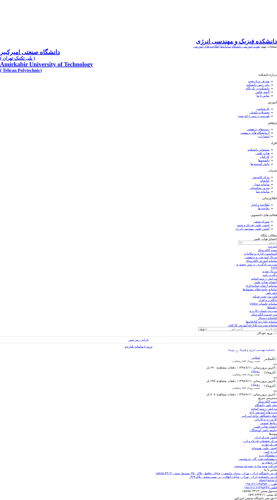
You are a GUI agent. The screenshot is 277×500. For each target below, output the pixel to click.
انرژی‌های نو (269, 462)
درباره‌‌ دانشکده (268, 74)
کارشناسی (262, 108)
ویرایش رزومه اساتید (264, 408)
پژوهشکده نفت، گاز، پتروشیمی (257, 459)
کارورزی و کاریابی (265, 419)
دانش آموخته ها (259, 164)
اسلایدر (255, 357)
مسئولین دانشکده (258, 149)
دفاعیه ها (263, 208)
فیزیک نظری (269, 444)
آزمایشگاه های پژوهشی (254, 132)
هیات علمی (262, 153)
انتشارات (263, 136)
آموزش (272, 102)
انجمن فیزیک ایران (265, 437)
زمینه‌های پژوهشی (257, 129)
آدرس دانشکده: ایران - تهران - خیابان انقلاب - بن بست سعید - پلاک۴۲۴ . (233, 476)
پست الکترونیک (267, 401)
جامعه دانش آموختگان (263, 430)
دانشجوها (263, 160)
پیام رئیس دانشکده (257, 84)
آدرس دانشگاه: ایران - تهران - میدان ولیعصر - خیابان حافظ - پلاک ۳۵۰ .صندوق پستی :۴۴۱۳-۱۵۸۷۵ (216, 473)
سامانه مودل (261, 184)
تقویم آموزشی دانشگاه (246, 46)
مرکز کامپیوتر (260, 177)
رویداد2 (255, 371)
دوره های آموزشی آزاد (263, 412)
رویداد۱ (255, 384)
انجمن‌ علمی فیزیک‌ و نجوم (253, 225)
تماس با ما (262, 95)
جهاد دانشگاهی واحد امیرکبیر (259, 415)
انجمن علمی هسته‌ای (264, 448)
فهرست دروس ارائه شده (253, 116)
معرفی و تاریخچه (258, 81)
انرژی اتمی (270, 451)
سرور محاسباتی (259, 188)
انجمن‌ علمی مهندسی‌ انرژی (252, 228)
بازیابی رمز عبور (138, 339)
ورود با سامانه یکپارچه (138, 346)
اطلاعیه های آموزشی (206, 46)
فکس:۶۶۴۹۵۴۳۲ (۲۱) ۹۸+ (260, 487)
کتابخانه (264, 180)
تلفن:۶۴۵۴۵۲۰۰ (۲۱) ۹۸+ (261, 483)
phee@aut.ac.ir (268, 480)
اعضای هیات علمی (265, 426)
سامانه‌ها (225, 46)
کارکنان (264, 156)
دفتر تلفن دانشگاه (266, 405)
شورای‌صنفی (261, 221)
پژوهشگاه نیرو (268, 455)
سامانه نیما (262, 191)
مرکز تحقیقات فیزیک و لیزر (260, 441)
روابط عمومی (268, 423)
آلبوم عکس (262, 92)
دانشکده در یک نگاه (257, 88)
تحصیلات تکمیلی (259, 112)
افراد (274, 143)
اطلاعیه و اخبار (260, 204)
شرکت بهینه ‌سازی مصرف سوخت (255, 466)
